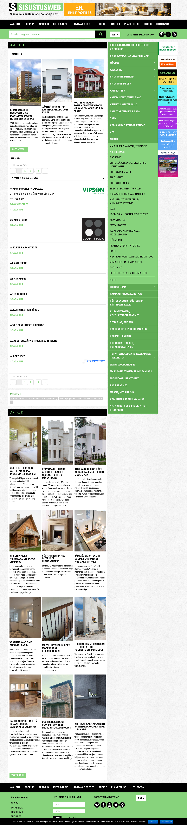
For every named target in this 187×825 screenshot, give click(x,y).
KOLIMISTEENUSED (120, 336)
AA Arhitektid (18, 263)
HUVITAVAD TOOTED (83, 24)
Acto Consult (18, 294)
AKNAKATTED (117, 90)
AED (112, 132)
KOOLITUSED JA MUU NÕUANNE (127, 399)
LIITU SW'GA (162, 24)
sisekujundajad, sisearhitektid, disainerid (130, 46)
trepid (113, 251)
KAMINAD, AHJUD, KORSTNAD (126, 293)
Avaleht (15, 24)
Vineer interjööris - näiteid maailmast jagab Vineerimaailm (22, 471)
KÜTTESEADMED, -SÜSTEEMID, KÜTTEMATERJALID (126, 302)
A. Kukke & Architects (23, 247)
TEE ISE (103, 24)
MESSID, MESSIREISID (122, 392)
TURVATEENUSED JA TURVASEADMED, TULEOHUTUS (130, 355)
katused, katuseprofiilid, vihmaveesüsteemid (124, 201)
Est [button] (114, 34)
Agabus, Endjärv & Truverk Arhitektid (33, 340)
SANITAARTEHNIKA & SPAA (125, 111)
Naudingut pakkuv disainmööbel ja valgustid (168, 144)
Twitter (116, 805)
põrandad (116, 240)
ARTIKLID (44, 24)
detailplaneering (49, 398)
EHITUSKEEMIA (118, 286)
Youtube (174, 34)
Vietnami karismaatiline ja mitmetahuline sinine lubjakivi (90, 726)
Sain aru (152, 822)
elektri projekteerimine (70, 398)
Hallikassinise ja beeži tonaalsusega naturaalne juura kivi (23, 723)
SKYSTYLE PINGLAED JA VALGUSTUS (167, 80)
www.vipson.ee (19, 204)
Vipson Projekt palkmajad (26, 188)
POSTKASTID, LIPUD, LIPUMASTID (128, 329)
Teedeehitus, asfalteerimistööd (129, 273)
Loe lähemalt (166, 822)
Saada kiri (16, 209)
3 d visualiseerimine (93, 398)
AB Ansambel (18, 278)
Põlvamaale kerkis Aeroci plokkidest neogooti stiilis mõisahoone (53, 473)
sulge (113, 280)
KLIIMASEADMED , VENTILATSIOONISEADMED (124, 313)
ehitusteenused (119, 183)
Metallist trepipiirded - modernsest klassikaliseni (56, 648)
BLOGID (148, 24)
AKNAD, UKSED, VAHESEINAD (125, 97)
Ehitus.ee (16, 816)
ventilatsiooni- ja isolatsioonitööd (131, 256)
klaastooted (117, 219)
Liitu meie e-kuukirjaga (141, 34)
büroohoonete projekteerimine (25, 398)
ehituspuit (116, 177)
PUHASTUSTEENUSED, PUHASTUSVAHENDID (122, 345)
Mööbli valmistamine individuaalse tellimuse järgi (167, 100)
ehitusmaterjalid (120, 172)
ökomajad (116, 267)
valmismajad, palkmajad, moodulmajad (125, 232)
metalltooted (118, 225)
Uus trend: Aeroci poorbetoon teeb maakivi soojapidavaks (56, 724)
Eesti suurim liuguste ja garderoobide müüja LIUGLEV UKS (168, 123)
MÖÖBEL (114, 62)
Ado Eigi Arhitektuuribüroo (27, 325)
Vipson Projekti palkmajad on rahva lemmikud (22, 558)
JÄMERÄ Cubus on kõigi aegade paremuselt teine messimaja (90, 472)
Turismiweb (17, 812)
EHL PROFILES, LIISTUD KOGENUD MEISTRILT (168, 133)
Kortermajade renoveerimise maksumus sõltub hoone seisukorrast (23, 114)
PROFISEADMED (118, 385)
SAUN (113, 118)
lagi (112, 208)
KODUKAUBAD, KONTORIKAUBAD (127, 125)
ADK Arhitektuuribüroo (24, 309)
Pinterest (162, 34)
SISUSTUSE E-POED (120, 83)
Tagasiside (16, 807)
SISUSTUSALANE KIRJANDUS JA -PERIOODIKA (128, 408)
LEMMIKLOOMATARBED (122, 364)
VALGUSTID (116, 69)
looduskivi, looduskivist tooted (129, 214)
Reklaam (15, 803)
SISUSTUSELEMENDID (122, 76)
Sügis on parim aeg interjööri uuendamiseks (53, 558)
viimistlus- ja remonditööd (126, 262)
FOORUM (29, 24)
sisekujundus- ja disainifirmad (129, 55)
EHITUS (114, 139)
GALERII (115, 24)
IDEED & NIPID (60, 24)
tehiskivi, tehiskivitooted (125, 245)
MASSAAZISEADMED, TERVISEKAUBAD (131, 371)
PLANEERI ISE (131, 24)
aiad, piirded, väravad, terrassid (128, 146)
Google (122, 805)
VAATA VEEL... (19, 149)
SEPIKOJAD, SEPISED (121, 322)
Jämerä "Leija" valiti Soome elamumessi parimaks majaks (87, 558)
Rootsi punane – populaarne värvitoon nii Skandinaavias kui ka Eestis (89, 107)
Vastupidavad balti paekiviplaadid (21, 644)
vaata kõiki (17, 775)
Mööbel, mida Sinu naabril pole (167, 89)
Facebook (168, 34)
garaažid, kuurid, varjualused (127, 194)
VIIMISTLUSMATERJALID (123, 104)
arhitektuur (117, 151)
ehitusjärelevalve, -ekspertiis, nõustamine (128, 164)
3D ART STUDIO (18, 219)
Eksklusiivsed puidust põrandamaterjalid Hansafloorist (168, 112)
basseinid (115, 157)
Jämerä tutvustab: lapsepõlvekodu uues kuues (55, 109)
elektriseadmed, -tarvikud (125, 188)
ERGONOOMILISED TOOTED (124, 378)
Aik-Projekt (17, 356)
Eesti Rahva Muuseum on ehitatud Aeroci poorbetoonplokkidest (90, 647)
